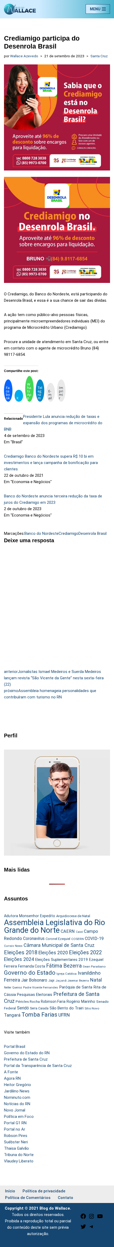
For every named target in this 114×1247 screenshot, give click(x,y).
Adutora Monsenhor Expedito (29, 916)
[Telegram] (91, 1228)
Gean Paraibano (94, 966)
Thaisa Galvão (16, 1148)
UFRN (64, 1015)
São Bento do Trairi (67, 1008)
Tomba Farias (39, 1014)
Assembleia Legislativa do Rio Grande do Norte (54, 926)
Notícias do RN (17, 1103)
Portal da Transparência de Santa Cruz (38, 1065)
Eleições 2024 (19, 959)
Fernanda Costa (31, 966)
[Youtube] (100, 1218)
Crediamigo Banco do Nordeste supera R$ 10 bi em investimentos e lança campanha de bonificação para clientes (51, 462)
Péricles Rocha (28, 1001)
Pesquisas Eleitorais (34, 994)
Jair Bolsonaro (34, 980)
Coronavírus (34, 938)
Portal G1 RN (15, 1123)
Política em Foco (19, 1116)
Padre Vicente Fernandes (40, 987)
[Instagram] (91, 1218)
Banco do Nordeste (41, 533)
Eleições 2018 (20, 952)
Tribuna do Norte (19, 1154)
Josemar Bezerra (78, 980)
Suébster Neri (16, 1142)
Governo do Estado (29, 972)
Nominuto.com (17, 1097)
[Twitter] (83, 1228)
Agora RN (12, 1078)
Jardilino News (16, 1091)
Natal (96, 980)
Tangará (12, 1015)
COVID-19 (94, 938)
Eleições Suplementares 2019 (61, 959)
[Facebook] (83, 1218)
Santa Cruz (99, 56)
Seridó (23, 1008)
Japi (51, 980)
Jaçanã (61, 980)
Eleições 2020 (53, 952)
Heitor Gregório (17, 1084)
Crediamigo (68, 533)
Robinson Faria (53, 1001)
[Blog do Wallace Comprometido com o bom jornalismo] (20, 9)
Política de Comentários (27, 1197)
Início (10, 1191)
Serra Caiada (39, 1008)
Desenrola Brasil (92, 533)
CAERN (68, 931)
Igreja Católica (66, 973)
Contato (65, 1197)
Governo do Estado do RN (27, 1053)
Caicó (79, 932)
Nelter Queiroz (13, 987)
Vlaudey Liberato (18, 1161)
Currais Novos (13, 946)
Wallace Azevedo (24, 56)
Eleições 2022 (85, 953)
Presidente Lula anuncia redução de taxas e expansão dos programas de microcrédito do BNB (53, 423)
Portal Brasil (14, 1046)
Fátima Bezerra (64, 966)
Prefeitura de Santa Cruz (26, 1059)
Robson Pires (15, 1135)
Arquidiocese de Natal (73, 916)
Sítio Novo (92, 1008)
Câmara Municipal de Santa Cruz (59, 945)
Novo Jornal (14, 1110)
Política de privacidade (44, 1191)
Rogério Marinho (81, 1001)
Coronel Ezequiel (58, 939)
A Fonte (11, 1072)
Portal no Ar (14, 1129)
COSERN (77, 939)
